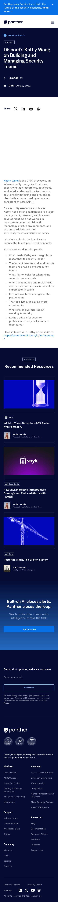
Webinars (35, 839)
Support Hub (37, 850)
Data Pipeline (10, 772)
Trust (6, 855)
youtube (33, 890)
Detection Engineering (41, 778)
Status (7, 834)
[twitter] (15, 108)
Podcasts (35, 844)
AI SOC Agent (10, 778)
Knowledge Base (12, 828)
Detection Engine (12, 783)
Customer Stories (39, 834)
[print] (31, 108)
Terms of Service (12, 884)
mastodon (39, 890)
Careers (7, 860)
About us (8, 850)
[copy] (38, 108)
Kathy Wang (11, 180)
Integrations (9, 802)
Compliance (36, 788)
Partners (8, 866)
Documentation (11, 823)
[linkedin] (23, 108)
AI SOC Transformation (42, 772)
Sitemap (8, 890)
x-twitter (26, 890)
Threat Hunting (38, 783)
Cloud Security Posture (42, 802)
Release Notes (11, 818)
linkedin (20, 890)
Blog (33, 823)
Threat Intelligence (40, 807)
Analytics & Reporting (14, 796)
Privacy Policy (34, 884)
